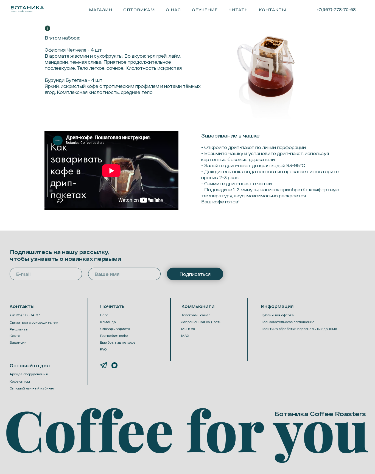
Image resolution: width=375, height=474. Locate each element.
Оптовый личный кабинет (32, 388)
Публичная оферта (277, 315)
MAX (185, 335)
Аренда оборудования (29, 374)
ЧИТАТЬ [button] (238, 9)
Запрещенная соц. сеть (201, 322)
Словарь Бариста (115, 328)
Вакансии (18, 342)
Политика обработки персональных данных (299, 328)
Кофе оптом (20, 381)
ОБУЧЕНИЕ (205, 9)
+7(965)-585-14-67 (25, 315)
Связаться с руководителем (34, 322)
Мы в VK (188, 328)
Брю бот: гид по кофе (117, 342)
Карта (15, 335)
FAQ (103, 349)
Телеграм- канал (196, 315)
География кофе (114, 335)
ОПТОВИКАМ (139, 9)
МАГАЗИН (100, 9)
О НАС (173, 9)
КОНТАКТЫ (272, 9)
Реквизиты (19, 329)
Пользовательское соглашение (287, 322)
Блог (104, 315)
